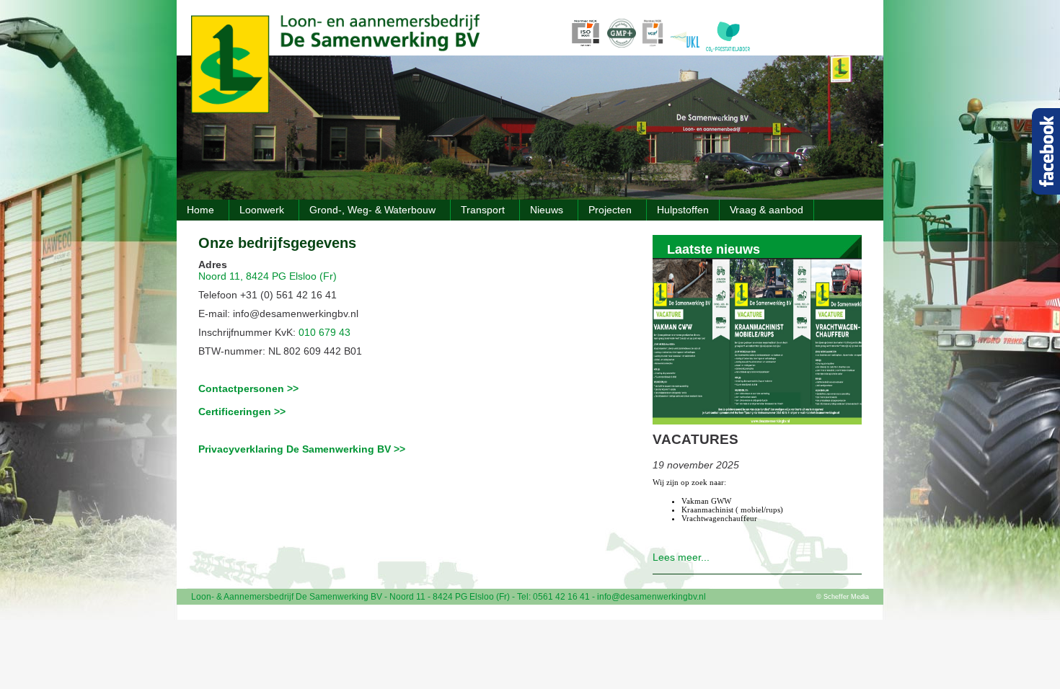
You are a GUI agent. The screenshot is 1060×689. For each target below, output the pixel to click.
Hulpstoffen (683, 209)
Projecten (610, 209)
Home (200, 209)
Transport (483, 209)
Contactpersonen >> (248, 388)
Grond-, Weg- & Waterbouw (372, 209)
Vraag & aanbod (766, 209)
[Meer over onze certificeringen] (635, 51)
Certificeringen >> (242, 411)
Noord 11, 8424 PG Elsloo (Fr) (267, 276)
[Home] (335, 109)
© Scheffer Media (842, 596)
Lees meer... (681, 557)
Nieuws (546, 209)
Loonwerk (261, 209)
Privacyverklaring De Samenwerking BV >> (301, 449)
